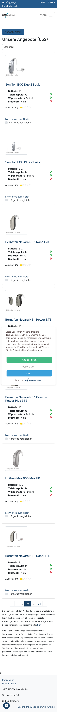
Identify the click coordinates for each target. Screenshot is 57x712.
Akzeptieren (29, 359)
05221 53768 (48, 2)
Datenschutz (9, 683)
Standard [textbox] (9, 46)
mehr (29, 373)
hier (38, 625)
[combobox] (16, 47)
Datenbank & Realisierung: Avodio (36, 706)
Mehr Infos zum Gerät (17, 119)
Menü (44, 15)
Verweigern (29, 366)
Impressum (8, 680)
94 (39, 603)
